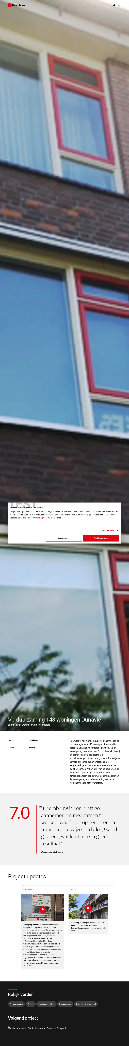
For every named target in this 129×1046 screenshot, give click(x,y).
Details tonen (108, 530)
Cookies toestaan (101, 538)
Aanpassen (62, 538)
